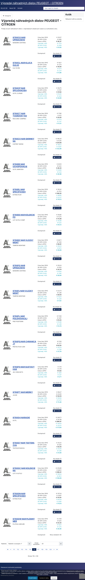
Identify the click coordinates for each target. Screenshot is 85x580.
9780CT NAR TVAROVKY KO (20, 114)
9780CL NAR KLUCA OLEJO (22, 64)
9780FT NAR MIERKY (23, 392)
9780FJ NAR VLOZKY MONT (23, 292)
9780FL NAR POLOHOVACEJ (20, 317)
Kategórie (7, 16)
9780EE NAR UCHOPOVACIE (20, 165)
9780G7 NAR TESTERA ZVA (23, 444)
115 (30, 549)
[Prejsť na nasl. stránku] (54, 549)
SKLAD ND (4, 8)
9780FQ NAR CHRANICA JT (24, 342)
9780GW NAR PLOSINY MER (24, 520)
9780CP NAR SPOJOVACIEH (20, 89)
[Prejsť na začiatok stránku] (7, 549)
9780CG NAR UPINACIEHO (19, 38)
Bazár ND (13, 8)
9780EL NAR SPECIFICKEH (19, 190)
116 (34, 549)
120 (50, 549)
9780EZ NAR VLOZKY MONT (23, 241)
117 (38, 549)
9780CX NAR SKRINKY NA (23, 140)
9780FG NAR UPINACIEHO (19, 266)
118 (42, 549)
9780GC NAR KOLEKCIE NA (24, 469)
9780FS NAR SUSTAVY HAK (24, 368)
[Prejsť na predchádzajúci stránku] (10, 549)
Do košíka (58, 56)
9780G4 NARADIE (21, 417)
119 (46, 549)
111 (14, 549)
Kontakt (20, 8)
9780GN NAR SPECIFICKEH (19, 494)
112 (18, 549)
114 (26, 549)
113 (22, 549)
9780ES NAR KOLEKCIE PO (24, 216)
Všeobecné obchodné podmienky (11, 567)
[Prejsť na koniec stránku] (57, 549)
